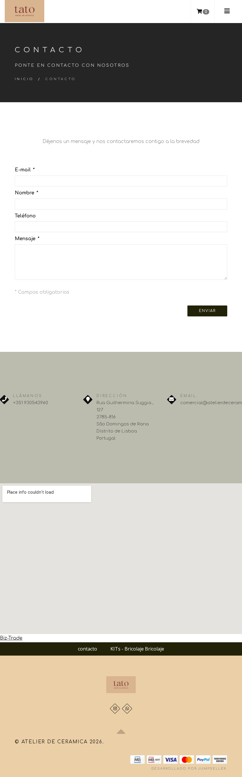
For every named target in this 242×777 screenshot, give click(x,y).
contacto (87, 649)
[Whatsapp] (127, 708)
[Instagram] (115, 708)
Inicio (24, 79)
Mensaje (27, 238)
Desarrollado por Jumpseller (188, 769)
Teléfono (25, 216)
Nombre (26, 193)
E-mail (24, 170)
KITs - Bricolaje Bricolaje (137, 649)
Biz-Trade (11, 638)
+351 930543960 (30, 402)
